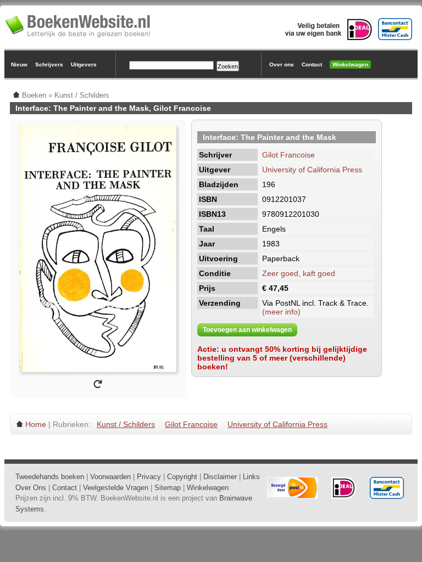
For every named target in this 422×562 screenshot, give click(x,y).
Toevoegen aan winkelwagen (247, 330)
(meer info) (281, 311)
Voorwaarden (110, 477)
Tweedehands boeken (49, 477)
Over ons (281, 64)
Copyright (182, 477)
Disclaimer (220, 477)
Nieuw (19, 64)
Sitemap (167, 488)
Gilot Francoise (288, 154)
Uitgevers (84, 64)
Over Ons (30, 488)
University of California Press (312, 169)
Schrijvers (49, 64)
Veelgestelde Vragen (115, 488)
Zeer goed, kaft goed (298, 273)
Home (35, 424)
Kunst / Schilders (126, 424)
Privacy (149, 477)
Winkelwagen (350, 64)
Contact (312, 64)
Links (251, 477)
